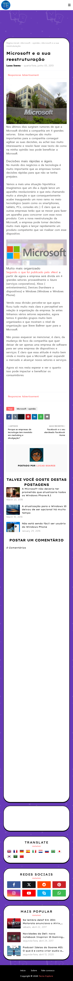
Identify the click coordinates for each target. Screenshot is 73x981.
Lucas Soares (13, 65)
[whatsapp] (59, 893)
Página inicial (12, 43)
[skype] (44, 893)
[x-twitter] (29, 884)
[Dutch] (41, 852)
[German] (22, 852)
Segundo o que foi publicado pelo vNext (32, 272)
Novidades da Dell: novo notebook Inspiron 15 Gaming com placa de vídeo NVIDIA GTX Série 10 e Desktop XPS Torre (43, 935)
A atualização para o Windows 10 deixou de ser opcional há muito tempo (44, 509)
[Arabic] (16, 857)
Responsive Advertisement (23, 75)
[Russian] (47, 852)
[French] (16, 852)
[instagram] (14, 893)
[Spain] (28, 852)
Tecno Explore (46, 976)
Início (23, 970)
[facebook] (14, 884)
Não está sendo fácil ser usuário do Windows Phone (44, 525)
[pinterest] (59, 884)
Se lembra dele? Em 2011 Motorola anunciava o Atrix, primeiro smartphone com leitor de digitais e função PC (42, 922)
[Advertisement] (38, 23)
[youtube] (29, 893)
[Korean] (10, 857)
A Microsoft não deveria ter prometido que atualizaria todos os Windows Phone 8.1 (44, 492)
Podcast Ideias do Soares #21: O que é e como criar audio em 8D (43, 949)
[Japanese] (60, 852)
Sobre (34, 970)
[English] (10, 852)
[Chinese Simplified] (22, 857)
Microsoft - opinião (30, 43)
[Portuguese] (54, 852)
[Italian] (35, 852)
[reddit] (44, 884)
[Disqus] (36, 667)
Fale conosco (47, 970)
